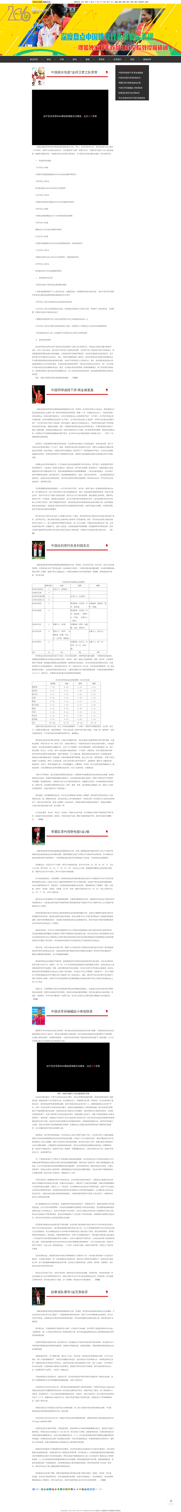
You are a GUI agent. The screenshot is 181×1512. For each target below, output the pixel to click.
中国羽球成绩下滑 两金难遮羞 (72, 390)
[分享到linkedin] (88, 1489)
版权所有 (105, 1511)
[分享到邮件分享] (90, 1489)
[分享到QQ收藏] (85, 1489)
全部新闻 (111, 1511)
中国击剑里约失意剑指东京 (70, 545)
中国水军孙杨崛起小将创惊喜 (72, 1011)
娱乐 (92, 2)
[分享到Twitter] (74, 1489)
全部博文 (118, 1511)
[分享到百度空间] (69, 1489)
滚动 (49, 59)
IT (101, 2)
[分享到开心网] (66, 1489)
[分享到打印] (93, 1489)
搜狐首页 (77, 2)
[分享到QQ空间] (42, 1489)
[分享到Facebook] (71, 1489)
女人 (112, 2)
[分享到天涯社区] (63, 1489)
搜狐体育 (147, 59)
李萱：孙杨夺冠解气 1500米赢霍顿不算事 (73, 1094)
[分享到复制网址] (96, 1489)
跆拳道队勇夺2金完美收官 (69, 1292)
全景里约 (117, 59)
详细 (75, 378)
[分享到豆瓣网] (61, 1489)
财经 (98, 2)
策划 (132, 59)
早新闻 (101, 59)
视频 (116, 2)
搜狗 (146, 2)
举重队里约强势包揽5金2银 (70, 832)
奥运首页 (34, 59)
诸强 (75, 59)
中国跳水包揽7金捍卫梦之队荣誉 (74, 72)
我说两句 (141, 2)
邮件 (128, 2)
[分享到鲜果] (77, 1489)
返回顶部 (171, 1504)
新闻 (82, 2)
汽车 (104, 2)
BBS (135, 2)
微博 (124, 2)
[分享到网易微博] (55, 1489)
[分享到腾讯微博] (47, 1489)
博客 (132, 2)
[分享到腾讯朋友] (58, 1489)
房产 (108, 2)
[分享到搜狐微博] (52, 1489)
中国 (62, 59)
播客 (120, 2)
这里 (90, 116)
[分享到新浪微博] (44, 1489)
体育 (86, 2)
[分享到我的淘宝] (80, 1489)
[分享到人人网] (50, 1489)
